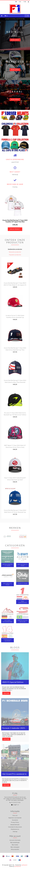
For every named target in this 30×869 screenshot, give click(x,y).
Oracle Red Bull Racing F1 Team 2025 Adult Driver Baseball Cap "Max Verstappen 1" (15, 349)
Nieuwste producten (15, 252)
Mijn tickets (15, 844)
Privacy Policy (15, 822)
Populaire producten (15, 254)
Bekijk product (15, 229)
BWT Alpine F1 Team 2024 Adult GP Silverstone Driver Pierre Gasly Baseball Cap (15, 447)
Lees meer (6, 693)
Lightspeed (24, 865)
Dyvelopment (17, 866)
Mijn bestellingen (15, 842)
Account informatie (15, 840)
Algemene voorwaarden (15, 817)
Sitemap (15, 831)
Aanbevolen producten (15, 249)
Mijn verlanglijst (15, 847)
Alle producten (15, 849)
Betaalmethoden (15, 824)
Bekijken (15, 39)
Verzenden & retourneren (15, 827)
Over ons (15, 815)
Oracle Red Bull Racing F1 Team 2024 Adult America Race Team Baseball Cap (15, 382)
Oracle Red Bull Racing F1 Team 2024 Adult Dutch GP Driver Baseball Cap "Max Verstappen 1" (15, 512)
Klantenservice (15, 829)
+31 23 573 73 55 (15, 802)
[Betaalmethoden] (3, 856)
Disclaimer (15, 820)
